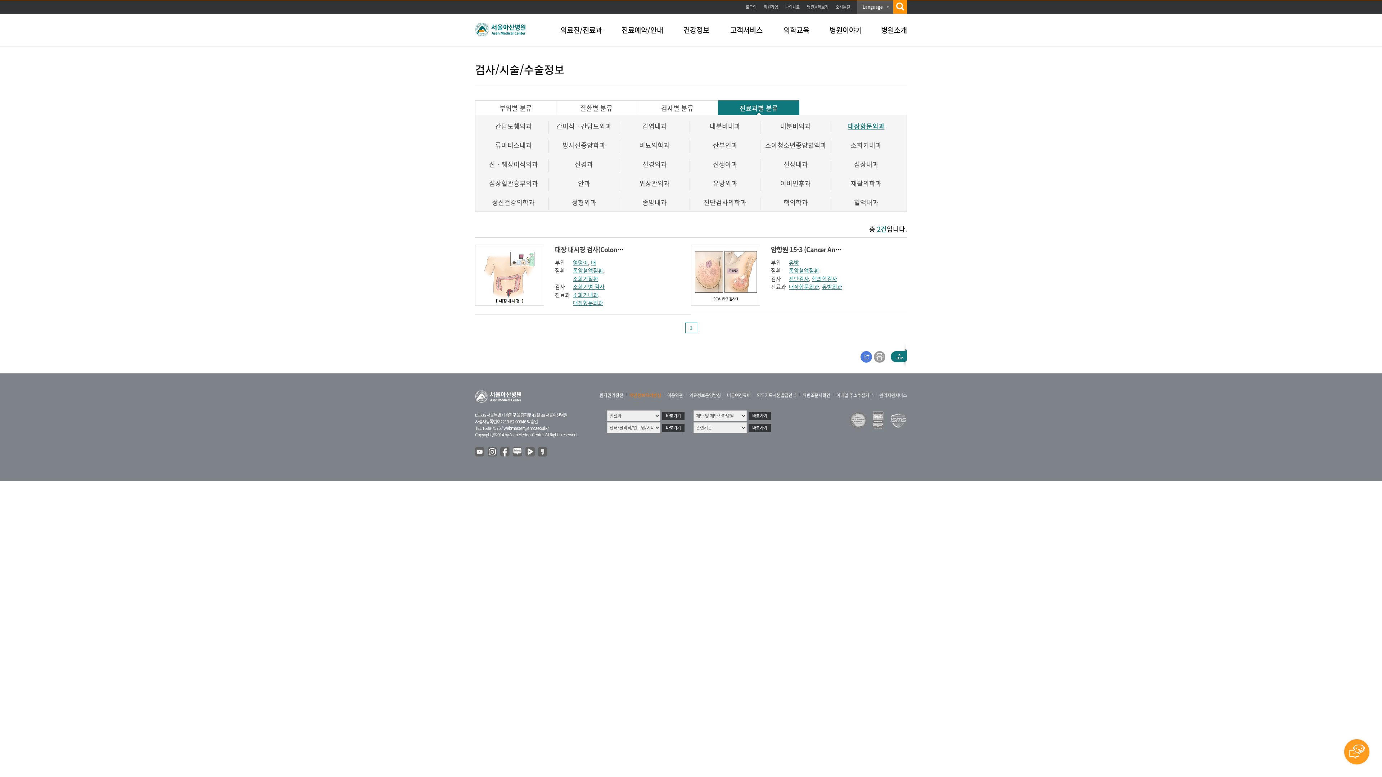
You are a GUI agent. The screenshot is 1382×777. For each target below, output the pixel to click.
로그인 (751, 7)
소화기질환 (585, 279)
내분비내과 (725, 126)
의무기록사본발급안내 (776, 395)
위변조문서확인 (816, 395)
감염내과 (654, 126)
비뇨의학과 (654, 145)
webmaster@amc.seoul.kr (526, 428)
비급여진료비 (739, 395)
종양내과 (654, 202)
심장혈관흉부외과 (513, 183)
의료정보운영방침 (705, 395)
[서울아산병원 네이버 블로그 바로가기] (518, 452)
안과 (584, 183)
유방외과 (725, 183)
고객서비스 (746, 30)
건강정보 (696, 30)
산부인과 (725, 145)
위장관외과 (654, 183)
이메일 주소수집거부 (854, 395)
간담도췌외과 (513, 126)
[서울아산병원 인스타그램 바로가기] (493, 452)
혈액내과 (866, 202)
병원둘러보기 (817, 7)
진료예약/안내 (642, 30)
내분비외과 (795, 126)
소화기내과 (866, 145)
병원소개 (894, 30)
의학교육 (796, 30)
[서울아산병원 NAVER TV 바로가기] (530, 452)
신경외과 (654, 164)
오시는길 (843, 7)
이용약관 (675, 395)
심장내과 (866, 164)
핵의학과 (795, 202)
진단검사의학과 (725, 202)
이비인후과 (795, 183)
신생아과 (725, 164)
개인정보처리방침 (645, 395)
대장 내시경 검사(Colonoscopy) (597, 249)
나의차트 (792, 7)
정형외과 (584, 202)
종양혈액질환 (588, 270)
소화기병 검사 (589, 287)
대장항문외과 (866, 126)
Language (873, 7)
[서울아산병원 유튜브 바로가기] (480, 452)
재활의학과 (866, 183)
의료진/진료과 (581, 30)
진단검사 (799, 279)
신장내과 (795, 164)
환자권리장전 (611, 395)
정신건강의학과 (513, 202)
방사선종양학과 (584, 145)
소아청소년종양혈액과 (795, 145)
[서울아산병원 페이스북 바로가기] (505, 452)
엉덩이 (580, 263)
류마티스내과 (513, 145)
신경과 (584, 164)
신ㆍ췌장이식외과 (513, 164)
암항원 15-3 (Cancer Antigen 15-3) (819, 249)
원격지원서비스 (893, 395)
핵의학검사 (824, 279)
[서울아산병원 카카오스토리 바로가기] (543, 452)
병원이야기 (846, 30)
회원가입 (771, 7)
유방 (794, 263)
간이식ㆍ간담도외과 (583, 126)
